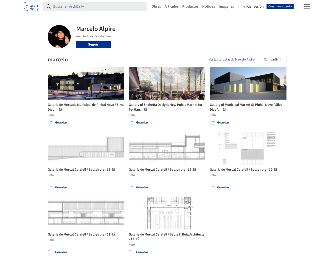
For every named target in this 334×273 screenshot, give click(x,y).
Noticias (208, 6)
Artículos (172, 6)
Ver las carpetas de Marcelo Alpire (232, 59)
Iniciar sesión (253, 6)
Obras (156, 6)
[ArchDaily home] (31, 6)
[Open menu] (306, 6)
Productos (190, 6)
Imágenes (226, 6)
